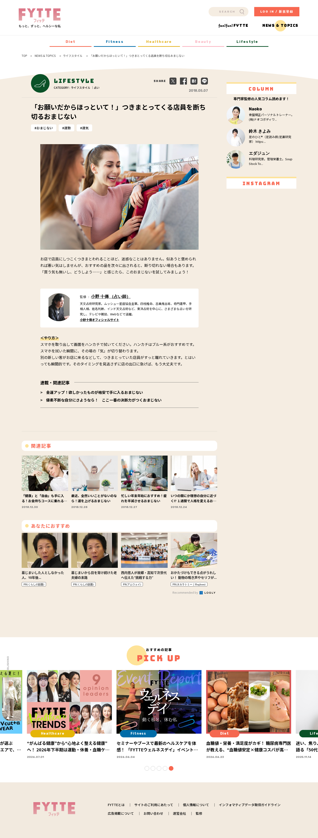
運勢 (67, 128)
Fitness (115, 42)
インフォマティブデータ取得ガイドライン (250, 804)
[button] (147, 768)
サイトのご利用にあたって (153, 804)
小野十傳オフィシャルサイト (99, 319)
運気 (85, 128)
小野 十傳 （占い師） (111, 296)
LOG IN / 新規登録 (277, 11)
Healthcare (159, 42)
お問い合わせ (153, 813)
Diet (71, 42)
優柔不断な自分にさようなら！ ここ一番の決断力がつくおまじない (104, 400)
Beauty (203, 42)
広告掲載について (121, 813)
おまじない (45, 128)
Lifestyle (247, 42)
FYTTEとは (116, 804)
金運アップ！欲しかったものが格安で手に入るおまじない (94, 392)
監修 (199, 813)
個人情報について (196, 804)
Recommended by (186, 592)
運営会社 (179, 813)
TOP (24, 56)
